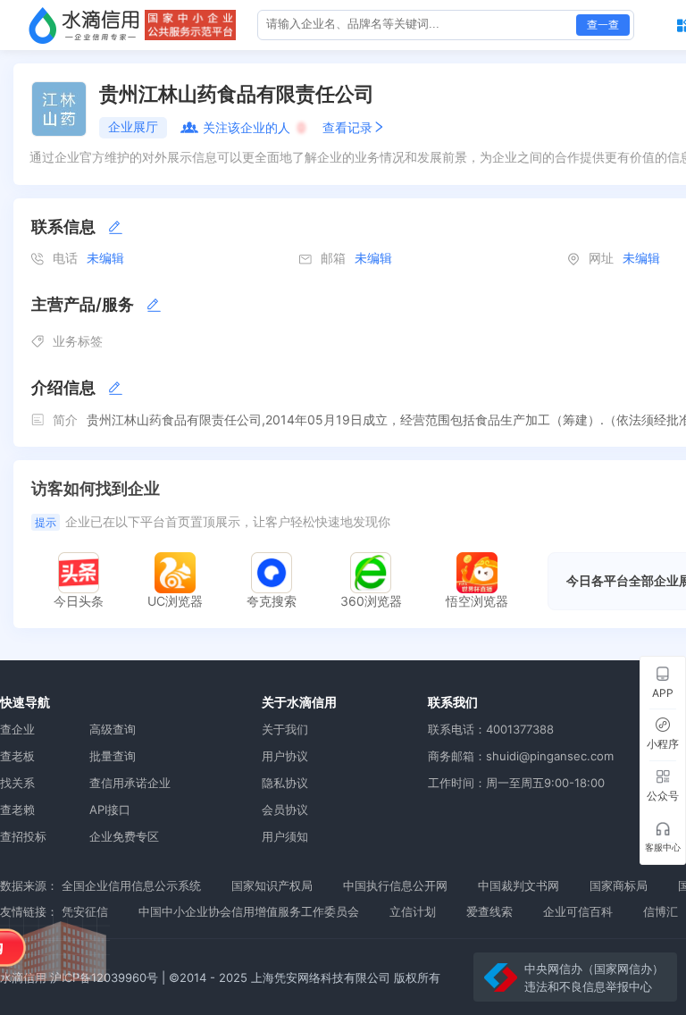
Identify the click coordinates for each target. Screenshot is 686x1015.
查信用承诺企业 (130, 783)
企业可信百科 (578, 911)
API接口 (109, 809)
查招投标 (23, 836)
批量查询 (112, 756)
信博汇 (660, 911)
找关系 (17, 783)
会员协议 (285, 809)
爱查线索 (489, 911)
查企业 (17, 729)
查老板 (17, 756)
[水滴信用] (84, 25)
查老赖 (17, 809)
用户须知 (285, 836)
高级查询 (112, 729)
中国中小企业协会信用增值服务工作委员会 (248, 911)
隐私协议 (285, 783)
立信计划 (412, 911)
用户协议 (285, 756)
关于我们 (285, 729)
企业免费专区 (124, 836)
